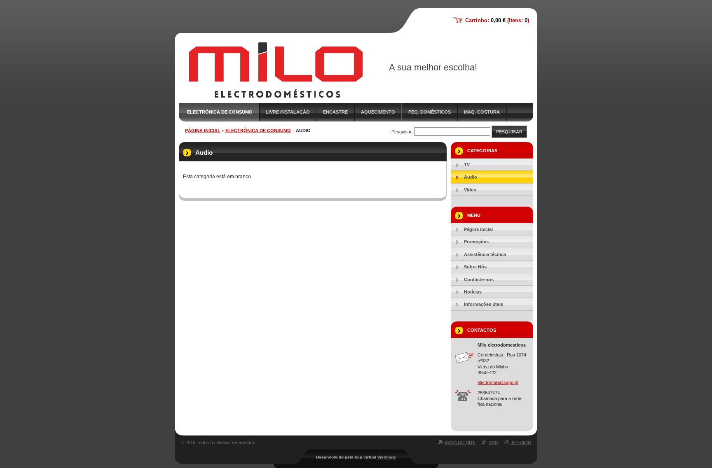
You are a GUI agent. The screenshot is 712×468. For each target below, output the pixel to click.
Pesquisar (509, 131)
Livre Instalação (288, 111)
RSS (493, 442)
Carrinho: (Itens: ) (497, 20)
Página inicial (202, 130)
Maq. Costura (482, 111)
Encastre (335, 111)
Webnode (386, 457)
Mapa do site (460, 442)
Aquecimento (378, 111)
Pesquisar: (402, 131)
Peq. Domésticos (429, 111)
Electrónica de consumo (220, 111)
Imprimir (521, 442)
